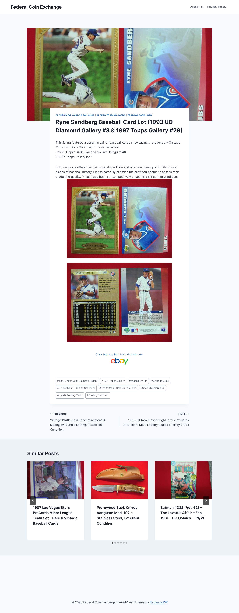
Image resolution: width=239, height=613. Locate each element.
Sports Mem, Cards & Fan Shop (75, 115)
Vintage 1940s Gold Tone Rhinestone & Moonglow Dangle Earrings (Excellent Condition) (77, 422)
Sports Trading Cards (111, 115)
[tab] (112, 543)
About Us (196, 7)
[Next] (206, 500)
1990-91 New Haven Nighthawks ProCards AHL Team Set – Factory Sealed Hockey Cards (156, 420)
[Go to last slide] (33, 500)
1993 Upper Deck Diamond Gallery (77, 380)
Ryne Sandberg (85, 388)
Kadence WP (159, 602)
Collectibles (64, 388)
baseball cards (138, 380)
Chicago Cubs (160, 380)
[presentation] (55, 480)
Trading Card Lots (140, 115)
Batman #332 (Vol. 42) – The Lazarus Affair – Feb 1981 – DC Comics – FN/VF (182, 512)
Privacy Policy (216, 7)
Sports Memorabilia (152, 388)
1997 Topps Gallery (113, 380)
